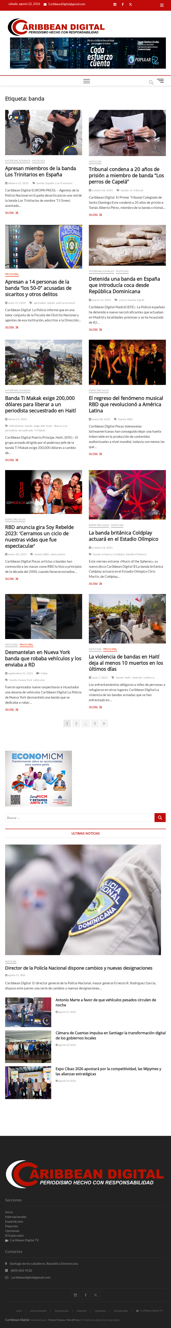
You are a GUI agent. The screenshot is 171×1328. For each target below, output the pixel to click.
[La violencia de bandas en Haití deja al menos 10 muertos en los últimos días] (127, 618)
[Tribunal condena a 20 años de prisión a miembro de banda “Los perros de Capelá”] (127, 133)
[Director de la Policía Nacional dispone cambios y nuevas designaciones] (85, 900)
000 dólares (16, 426)
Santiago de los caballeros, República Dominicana (43, 1263)
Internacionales (17, 160)
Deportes (11, 1226)
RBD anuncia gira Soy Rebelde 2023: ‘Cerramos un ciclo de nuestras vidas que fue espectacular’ (39, 536)
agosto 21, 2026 (16, 975)
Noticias (38, 160)
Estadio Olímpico (136, 554)
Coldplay (119, 554)
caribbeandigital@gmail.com (30, 1277)
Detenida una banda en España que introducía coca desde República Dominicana (124, 284)
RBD (130, 419)
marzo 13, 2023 (101, 300)
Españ (140, 300)
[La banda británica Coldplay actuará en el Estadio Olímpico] (127, 495)
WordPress (73, 1320)
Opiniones (12, 1231)
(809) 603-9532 (21, 1270)
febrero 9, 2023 (17, 419)
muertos (137, 677)
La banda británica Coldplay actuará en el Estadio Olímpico (123, 535)
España (49, 183)
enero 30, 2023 (100, 419)
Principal (12, 274)
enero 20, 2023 (17, 554)
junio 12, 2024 (17, 302)
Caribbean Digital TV (24, 1240)
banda (40, 183)
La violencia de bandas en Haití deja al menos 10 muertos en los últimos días (126, 662)
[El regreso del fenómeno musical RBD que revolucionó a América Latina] (127, 362)
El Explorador (14, 1235)
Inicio (9, 1212)
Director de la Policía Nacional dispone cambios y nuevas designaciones (79, 968)
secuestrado (25, 430)
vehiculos (39, 680)
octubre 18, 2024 (102, 190)
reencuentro (57, 554)
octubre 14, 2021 (102, 547)
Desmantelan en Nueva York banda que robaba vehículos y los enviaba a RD (43, 658)
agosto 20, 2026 (67, 1044)
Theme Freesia (56, 1320)
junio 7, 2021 (99, 677)
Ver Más (15, 212)
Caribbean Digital (17, 1320)
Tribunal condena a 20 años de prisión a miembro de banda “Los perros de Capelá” (126, 175)
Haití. (49, 426)
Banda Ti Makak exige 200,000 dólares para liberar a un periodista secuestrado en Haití (40, 404)
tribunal (138, 190)
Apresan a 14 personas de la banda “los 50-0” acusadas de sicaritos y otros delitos (38, 287)
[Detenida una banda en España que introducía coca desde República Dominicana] (127, 245)
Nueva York (25, 680)
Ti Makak (39, 430)
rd (131, 190)
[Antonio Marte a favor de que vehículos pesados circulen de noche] (28, 1012)
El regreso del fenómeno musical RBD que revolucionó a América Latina (126, 404)
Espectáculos (99, 390)
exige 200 (39, 426)
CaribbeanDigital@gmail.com (66, 4)
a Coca (123, 300)
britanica (107, 554)
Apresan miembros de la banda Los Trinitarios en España (40, 171)
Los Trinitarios (63, 183)
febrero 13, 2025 (18, 183)
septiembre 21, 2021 (20, 673)
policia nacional (65, 302)
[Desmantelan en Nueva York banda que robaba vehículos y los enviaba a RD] (43, 616)
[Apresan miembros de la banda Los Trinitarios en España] (43, 132)
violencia (148, 677)
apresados (40, 302)
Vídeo (44, 673)
